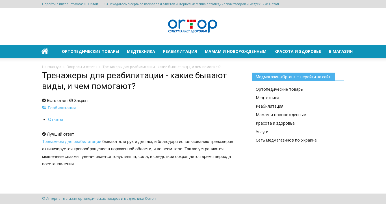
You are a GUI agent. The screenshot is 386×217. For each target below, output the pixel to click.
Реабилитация (180, 51)
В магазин (341, 51)
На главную (51, 66)
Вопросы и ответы (82, 66)
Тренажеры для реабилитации (71, 141)
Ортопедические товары (90, 51)
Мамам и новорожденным (235, 51)
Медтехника (141, 51)
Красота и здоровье (297, 51)
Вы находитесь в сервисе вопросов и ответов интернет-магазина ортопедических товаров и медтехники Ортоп (191, 4)
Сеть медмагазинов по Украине (286, 140)
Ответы (55, 119)
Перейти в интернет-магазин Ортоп (70, 4)
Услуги (262, 131)
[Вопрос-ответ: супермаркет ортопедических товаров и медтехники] (193, 26)
